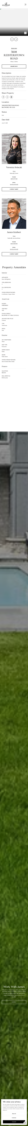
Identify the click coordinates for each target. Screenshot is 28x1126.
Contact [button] (14, 1002)
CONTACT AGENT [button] (14, 189)
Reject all (14, 1113)
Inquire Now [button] (14, 66)
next (16, 39)
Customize (14, 1117)
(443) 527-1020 (14, 179)
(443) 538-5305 (14, 243)
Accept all (14, 1121)
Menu (25, 4)
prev (12, 39)
